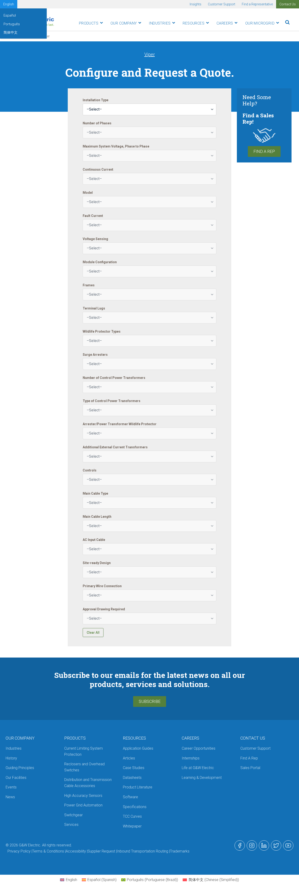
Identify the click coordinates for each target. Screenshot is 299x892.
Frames (89, 285)
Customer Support (221, 4)
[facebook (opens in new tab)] (240, 845)
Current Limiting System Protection (83, 751)
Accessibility (76, 851)
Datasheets (132, 777)
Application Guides (138, 748)
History (11, 758)
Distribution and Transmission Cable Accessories (88, 782)
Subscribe (149, 701)
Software (130, 797)
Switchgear (73, 815)
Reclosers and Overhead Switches (84, 767)
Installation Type (95, 100)
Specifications (134, 807)
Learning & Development (202, 777)
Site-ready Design (97, 563)
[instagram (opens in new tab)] (252, 845)
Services (71, 824)
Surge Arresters (95, 354)
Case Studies (133, 768)
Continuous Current (98, 169)
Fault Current (93, 216)
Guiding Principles (20, 768)
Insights (195, 4)
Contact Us (287, 4)
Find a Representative (257, 4)
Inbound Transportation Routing (142, 851)
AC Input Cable (94, 540)
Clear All (93, 632)
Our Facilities (16, 777)
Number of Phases (97, 123)
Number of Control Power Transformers (114, 378)
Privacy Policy (19, 851)
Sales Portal (250, 768)
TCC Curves (132, 816)
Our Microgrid (259, 23)
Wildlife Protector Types (102, 331)
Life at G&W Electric (198, 768)
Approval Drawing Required (104, 609)
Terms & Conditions (48, 851)
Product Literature (137, 787)
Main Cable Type (95, 493)
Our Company (123, 23)
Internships (190, 758)
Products (88, 23)
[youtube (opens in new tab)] (288, 845)
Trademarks (179, 851)
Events (11, 787)
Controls (89, 470)
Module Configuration (100, 262)
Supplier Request (101, 851)
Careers (225, 23)
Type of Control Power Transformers (111, 401)
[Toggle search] (287, 22)
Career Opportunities (198, 748)
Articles (129, 758)
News (10, 797)
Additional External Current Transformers (115, 447)
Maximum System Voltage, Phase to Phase (116, 146)
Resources (193, 23)
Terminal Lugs (94, 308)
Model (88, 192)
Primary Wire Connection (102, 586)
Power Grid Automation (83, 805)
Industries (160, 23)
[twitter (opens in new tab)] (276, 845)
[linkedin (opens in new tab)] (264, 845)
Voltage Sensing (95, 239)
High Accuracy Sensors (83, 795)
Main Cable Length (97, 516)
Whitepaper (132, 826)
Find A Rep (264, 151)
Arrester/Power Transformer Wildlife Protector (120, 424)
